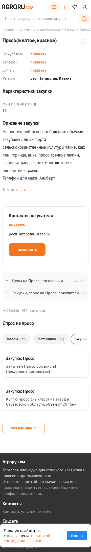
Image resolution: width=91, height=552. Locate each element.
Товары (16, 339)
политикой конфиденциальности (27, 538)
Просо (70, 29)
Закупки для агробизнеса (40, 29)
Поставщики (50, 339)
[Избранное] (74, 7)
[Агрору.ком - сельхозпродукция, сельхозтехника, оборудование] (17, 7)
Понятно (77, 535)
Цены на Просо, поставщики (37, 280)
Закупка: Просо (20, 358)
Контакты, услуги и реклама (27, 511)
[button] (84, 18)
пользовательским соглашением (31, 487)
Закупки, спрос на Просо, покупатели (45, 292)
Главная (9, 29)
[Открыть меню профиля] (84, 7)
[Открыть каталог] (54, 7)
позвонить (27, 249)
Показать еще (23, 428)
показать (38, 53)
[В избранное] (83, 42)
